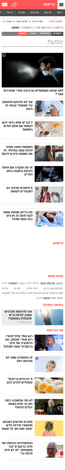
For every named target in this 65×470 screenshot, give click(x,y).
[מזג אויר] (14, 4)
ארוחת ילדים (33, 283)
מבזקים (34, 12)
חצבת (9, 22)
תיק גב (39, 298)
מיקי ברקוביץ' (56, 293)
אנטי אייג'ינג (37, 22)
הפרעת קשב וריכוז (53, 289)
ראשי (60, 12)
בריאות (49, 4)
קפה (17, 293)
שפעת (15, 27)
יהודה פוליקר (32, 289)
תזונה (46, 298)
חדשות (48, 12)
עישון (40, 293)
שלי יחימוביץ (8, 293)
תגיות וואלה (55, 276)
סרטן (45, 293)
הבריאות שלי (43, 27)
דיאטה (22, 284)
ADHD (59, 284)
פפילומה (45, 33)
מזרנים (5, 289)
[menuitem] (47, 13)
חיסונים (27, 27)
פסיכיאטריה (31, 293)
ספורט (21, 12)
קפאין (23, 293)
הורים (4, 283)
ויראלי (9, 12)
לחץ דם (17, 289)
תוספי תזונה (56, 298)
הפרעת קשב (22, 22)
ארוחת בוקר (47, 283)
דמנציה (13, 283)
